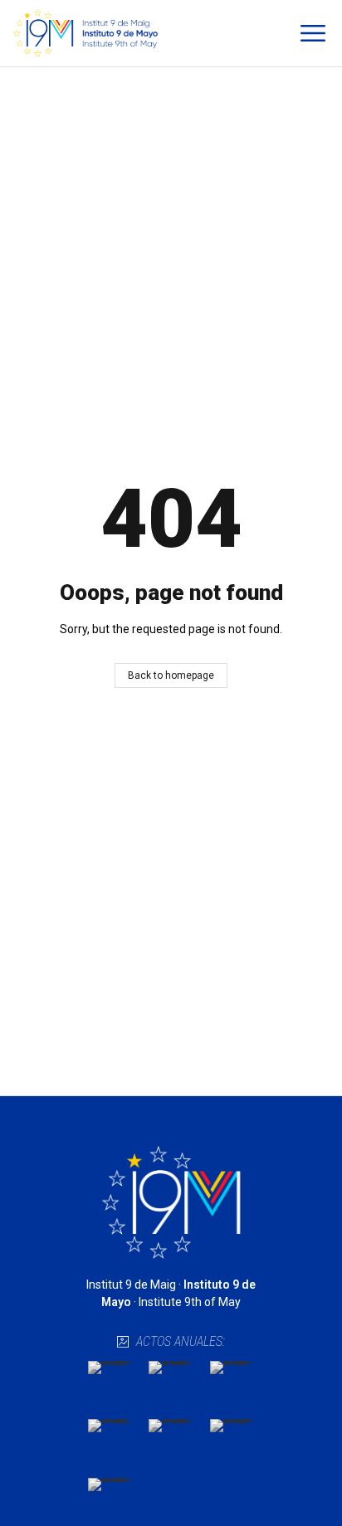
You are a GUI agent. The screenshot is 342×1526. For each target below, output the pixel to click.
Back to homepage (171, 675)
